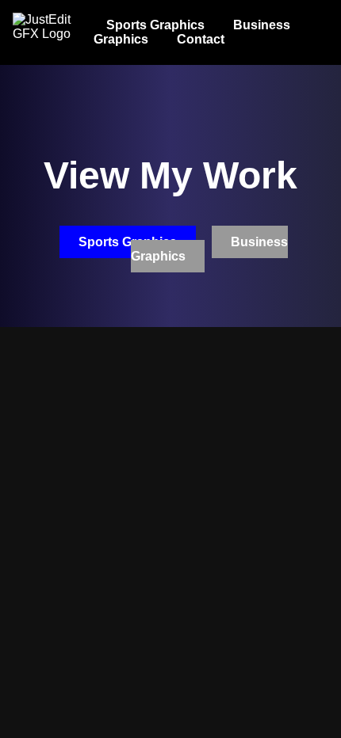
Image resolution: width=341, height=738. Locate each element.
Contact (200, 39)
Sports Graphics (155, 25)
